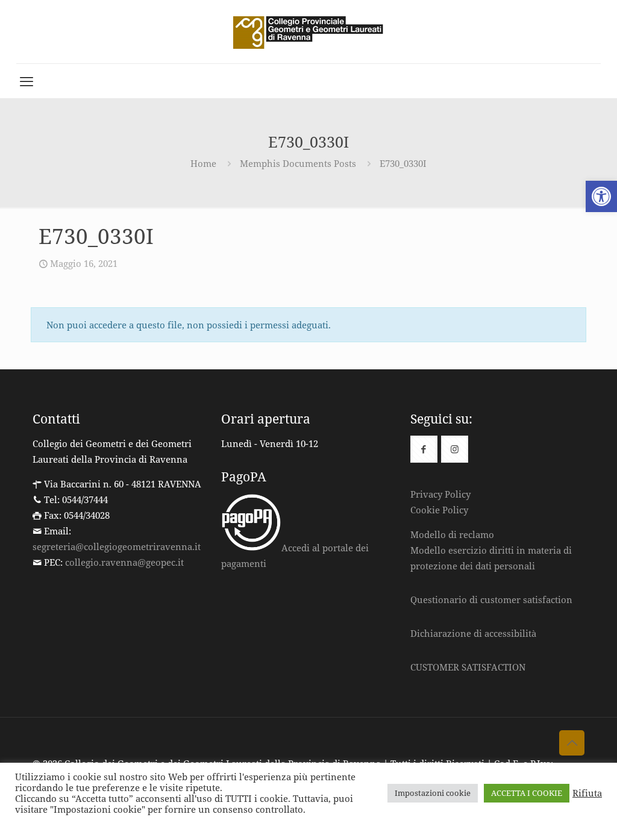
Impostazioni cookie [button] (433, 792)
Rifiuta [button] (587, 792)
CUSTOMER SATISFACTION (467, 667)
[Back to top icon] (571, 743)
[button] (601, 196)
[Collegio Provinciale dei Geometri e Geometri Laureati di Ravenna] (308, 31)
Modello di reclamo (452, 534)
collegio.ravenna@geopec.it (124, 562)
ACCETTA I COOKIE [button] (526, 792)
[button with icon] (423, 449)
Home (203, 163)
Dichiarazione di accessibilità (473, 633)
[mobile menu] (26, 80)
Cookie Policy (439, 510)
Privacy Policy (440, 494)
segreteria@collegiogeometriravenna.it (117, 546)
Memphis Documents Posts (298, 163)
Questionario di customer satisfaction (491, 599)
